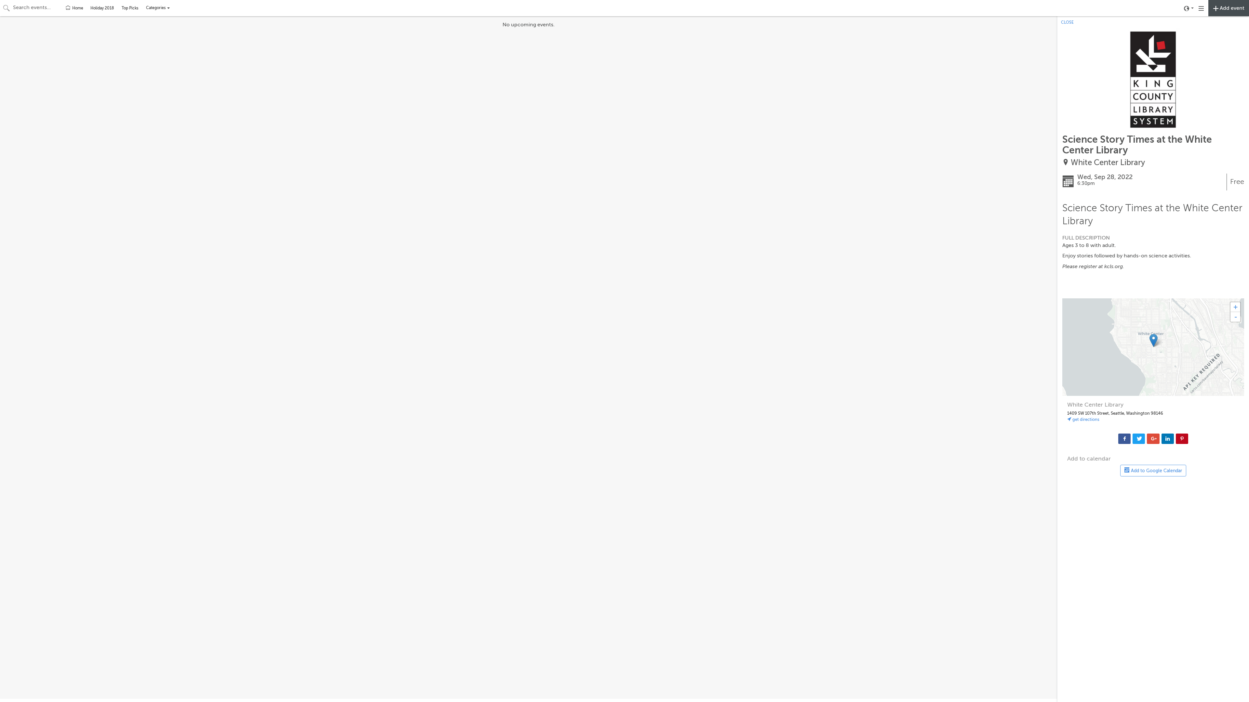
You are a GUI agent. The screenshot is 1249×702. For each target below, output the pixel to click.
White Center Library (1108, 162)
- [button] (1235, 316)
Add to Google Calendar (1156, 470)
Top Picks (130, 8)
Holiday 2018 (102, 8)
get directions (1085, 419)
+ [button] (1235, 307)
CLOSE (1067, 22)
